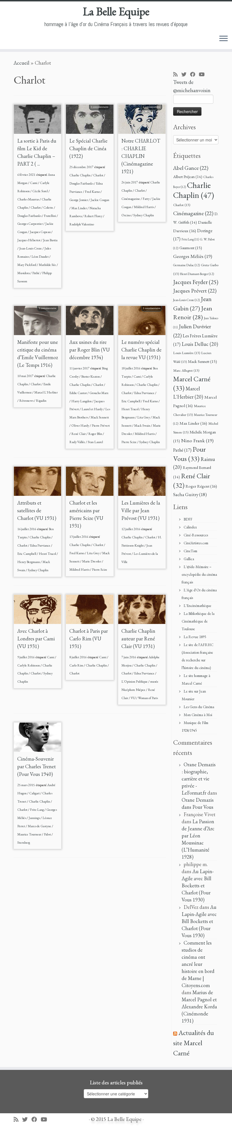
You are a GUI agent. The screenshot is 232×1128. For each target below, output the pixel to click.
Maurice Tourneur (29, 834)
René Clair (78, 433)
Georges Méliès (192, 256)
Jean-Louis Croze (30, 248)
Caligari (34, 793)
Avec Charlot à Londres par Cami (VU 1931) (36, 638)
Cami (34, 183)
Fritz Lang (37, 809)
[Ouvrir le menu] (223, 39)
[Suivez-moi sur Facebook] (194, 75)
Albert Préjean (187, 176)
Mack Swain (142, 425)
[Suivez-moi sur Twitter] (185, 75)
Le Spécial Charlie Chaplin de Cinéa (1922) (88, 148)
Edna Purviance (144, 393)
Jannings (34, 818)
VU (133, 698)
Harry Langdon (81, 401)
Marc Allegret (186, 370)
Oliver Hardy (80, 425)
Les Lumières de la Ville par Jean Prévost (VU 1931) (140, 510)
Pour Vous (189, 454)
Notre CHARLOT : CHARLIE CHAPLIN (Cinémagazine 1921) (140, 156)
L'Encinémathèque (197, 605)
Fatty (146, 198)
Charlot (36, 207)
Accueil (21, 63)
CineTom (190, 551)
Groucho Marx (98, 393)
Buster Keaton (90, 376)
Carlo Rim (76, 665)
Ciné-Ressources (196, 535)
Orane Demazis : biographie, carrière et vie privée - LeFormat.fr (199, 778)
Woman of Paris (148, 698)
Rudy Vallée (77, 442)
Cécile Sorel (40, 191)
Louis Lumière (186, 352)
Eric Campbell (131, 401)
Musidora (23, 273)
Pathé (36, 273)
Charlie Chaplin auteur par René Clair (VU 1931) (138, 638)
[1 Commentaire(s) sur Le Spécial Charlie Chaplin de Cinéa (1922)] (102, 114)
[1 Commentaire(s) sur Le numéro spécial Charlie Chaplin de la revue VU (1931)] (154, 315)
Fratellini (50, 215)
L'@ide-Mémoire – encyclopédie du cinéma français (199, 574)
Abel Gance (190, 168)
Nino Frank (197, 440)
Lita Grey (144, 417)
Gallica (189, 558)
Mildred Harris (144, 207)
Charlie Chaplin (80, 175)
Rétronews (26, 400)
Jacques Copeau (40, 232)
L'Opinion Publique (134, 681)
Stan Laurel (95, 442)
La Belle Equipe (116, 11)
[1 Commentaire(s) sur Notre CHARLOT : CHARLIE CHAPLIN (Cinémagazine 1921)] (154, 114)
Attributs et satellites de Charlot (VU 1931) (36, 510)
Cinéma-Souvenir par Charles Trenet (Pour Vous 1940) (36, 766)
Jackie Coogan (100, 200)
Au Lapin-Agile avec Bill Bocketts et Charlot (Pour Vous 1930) (198, 885)
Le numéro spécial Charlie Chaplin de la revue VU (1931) (141, 350)
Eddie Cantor (78, 393)
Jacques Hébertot (29, 240)
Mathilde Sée (48, 265)
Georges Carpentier (30, 223)
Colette (48, 207)
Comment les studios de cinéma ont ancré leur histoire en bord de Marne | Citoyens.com (198, 964)
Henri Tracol (130, 409)
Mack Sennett (100, 417)
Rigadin (41, 400)
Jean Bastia (50, 240)
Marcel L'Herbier (46, 392)
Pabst (47, 834)
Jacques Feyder (195, 282)
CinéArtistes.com (196, 543)
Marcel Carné (191, 383)
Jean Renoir (192, 312)
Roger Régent (201, 486)
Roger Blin (95, 433)
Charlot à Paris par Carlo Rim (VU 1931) (88, 638)
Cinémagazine (131, 198)
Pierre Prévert (101, 425)
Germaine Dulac (186, 265)
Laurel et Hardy (92, 409)
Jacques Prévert (194, 290)
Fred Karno (92, 191)
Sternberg (23, 842)
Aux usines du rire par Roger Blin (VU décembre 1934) (89, 350)
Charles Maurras (28, 199)
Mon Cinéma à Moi (198, 714)
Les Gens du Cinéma (199, 706)
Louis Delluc (200, 344)
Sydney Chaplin (143, 215)
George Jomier (79, 200)
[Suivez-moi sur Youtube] (203, 75)
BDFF (188, 519)
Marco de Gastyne (40, 826)
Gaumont (190, 247)
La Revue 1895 (195, 636)
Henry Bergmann (28, 562)
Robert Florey (93, 216)
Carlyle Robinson (28, 665)
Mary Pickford (27, 265)
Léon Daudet (40, 256)
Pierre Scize (129, 442)
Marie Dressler (92, 561)
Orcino (126, 215)
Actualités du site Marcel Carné (193, 1042)
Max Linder (79, 208)
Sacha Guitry (190, 494)
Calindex (190, 527)
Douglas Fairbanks (29, 215)
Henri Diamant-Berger (197, 274)
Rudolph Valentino (81, 224)
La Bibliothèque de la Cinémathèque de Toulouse (198, 621)
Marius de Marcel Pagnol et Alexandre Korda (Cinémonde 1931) (199, 1006)
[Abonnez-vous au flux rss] (177, 75)
